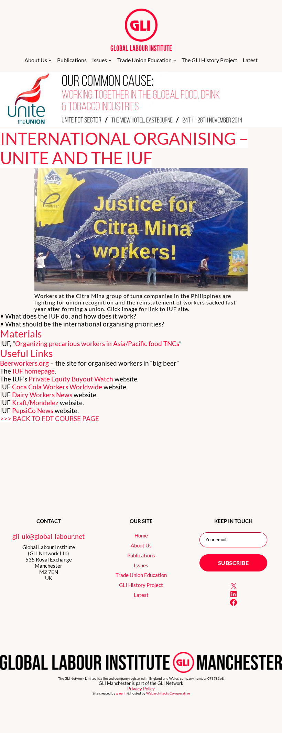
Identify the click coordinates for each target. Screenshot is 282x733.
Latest (141, 595)
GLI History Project (141, 585)
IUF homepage (33, 371)
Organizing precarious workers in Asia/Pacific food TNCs (97, 343)
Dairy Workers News (42, 395)
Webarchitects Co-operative (168, 693)
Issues (141, 565)
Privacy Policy (141, 688)
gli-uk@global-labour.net (48, 536)
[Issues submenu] (110, 60)
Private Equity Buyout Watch (71, 379)
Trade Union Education (141, 575)
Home (141, 535)
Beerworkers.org (24, 363)
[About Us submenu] (50, 60)
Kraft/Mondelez (35, 403)
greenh (121, 693)
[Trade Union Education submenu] (174, 60)
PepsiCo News (32, 410)
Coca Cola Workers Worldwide (57, 387)
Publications (141, 555)
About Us (141, 545)
